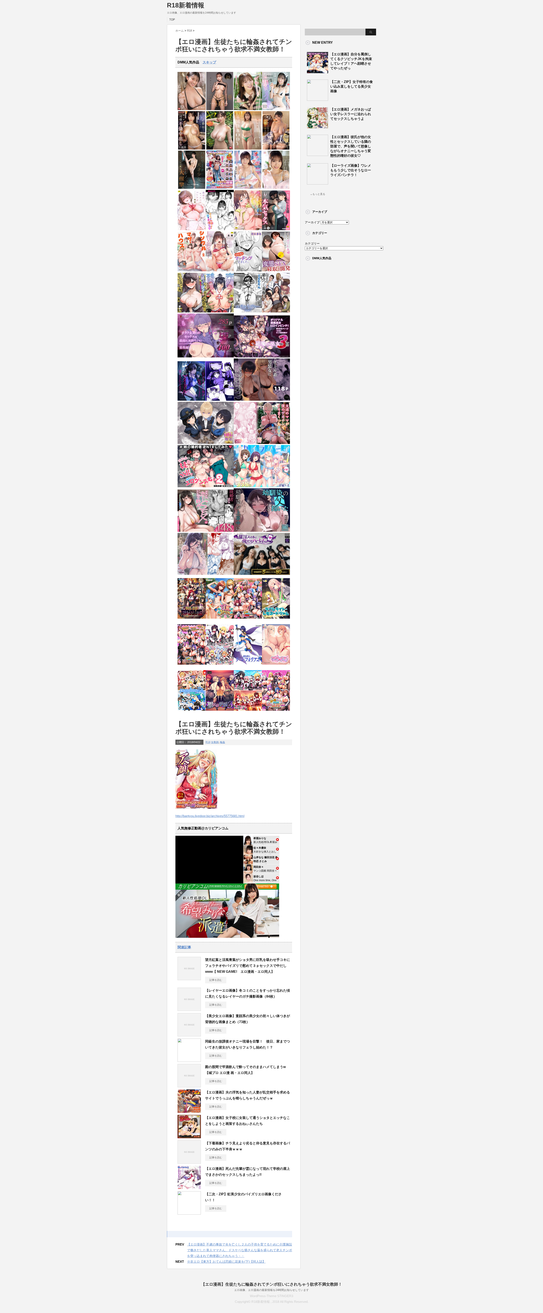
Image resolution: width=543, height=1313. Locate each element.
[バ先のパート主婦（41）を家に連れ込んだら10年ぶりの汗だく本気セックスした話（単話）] (276, 229)
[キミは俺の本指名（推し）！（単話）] (220, 229)
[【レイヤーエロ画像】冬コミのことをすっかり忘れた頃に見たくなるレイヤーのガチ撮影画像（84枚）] (189, 1009)
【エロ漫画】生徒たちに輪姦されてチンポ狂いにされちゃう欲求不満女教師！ (271, 1284)
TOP (172, 19)
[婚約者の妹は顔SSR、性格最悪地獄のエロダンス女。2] (206, 486)
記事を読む (215, 979)
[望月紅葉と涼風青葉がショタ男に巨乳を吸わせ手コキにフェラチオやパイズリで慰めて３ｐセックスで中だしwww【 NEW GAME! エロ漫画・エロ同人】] (189, 978)
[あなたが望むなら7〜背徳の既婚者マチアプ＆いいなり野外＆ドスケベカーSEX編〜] (206, 531)
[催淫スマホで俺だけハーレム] (262, 574)
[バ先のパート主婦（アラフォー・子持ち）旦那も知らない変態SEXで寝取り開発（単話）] (276, 270)
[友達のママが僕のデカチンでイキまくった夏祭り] (262, 443)
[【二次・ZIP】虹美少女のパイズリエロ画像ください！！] (189, 1213)
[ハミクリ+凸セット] (220, 666)
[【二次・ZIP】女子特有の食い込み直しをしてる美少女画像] (317, 99)
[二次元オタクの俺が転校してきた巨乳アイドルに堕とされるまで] (206, 400)
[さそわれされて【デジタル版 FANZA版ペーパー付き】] (248, 229)
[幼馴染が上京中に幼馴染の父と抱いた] (262, 531)
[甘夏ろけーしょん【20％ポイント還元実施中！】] (220, 620)
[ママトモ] (276, 666)
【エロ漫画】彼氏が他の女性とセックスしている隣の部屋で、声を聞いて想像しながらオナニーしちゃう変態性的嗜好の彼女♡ (350, 146)
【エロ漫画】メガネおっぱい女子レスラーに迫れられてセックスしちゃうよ (350, 114)
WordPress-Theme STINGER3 (271, 1296)
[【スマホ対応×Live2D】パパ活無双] (206, 443)
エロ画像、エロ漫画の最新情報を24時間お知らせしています (271, 1290)
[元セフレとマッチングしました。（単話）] (248, 270)
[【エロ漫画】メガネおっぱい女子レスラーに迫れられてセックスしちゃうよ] (317, 126)
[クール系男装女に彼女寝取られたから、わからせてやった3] (262, 400)
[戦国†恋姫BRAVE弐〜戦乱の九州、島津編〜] (192, 620)
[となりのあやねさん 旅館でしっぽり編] (206, 574)
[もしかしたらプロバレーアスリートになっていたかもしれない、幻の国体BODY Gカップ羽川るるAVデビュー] (248, 148)
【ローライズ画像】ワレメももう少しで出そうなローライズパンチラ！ (350, 170)
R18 (208, 742)
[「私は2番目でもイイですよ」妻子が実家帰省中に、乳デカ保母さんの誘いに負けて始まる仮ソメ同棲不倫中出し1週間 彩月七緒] (192, 148)
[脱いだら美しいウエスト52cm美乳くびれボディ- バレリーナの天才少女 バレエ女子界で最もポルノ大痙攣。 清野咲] (192, 188)
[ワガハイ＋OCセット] (248, 712)
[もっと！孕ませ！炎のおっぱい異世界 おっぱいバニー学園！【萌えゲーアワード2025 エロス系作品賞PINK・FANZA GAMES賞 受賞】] (192, 666)
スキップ (209, 62)
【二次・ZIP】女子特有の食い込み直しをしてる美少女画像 (351, 86)
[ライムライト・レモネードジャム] (276, 620)
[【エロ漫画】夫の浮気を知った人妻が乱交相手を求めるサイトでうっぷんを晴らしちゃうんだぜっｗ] (189, 1111)
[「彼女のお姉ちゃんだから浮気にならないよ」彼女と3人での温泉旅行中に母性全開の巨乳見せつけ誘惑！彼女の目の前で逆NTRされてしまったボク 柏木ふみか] (276, 148)
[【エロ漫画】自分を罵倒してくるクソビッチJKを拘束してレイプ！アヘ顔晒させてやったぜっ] (317, 71)
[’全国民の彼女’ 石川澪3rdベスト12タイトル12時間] (276, 188)
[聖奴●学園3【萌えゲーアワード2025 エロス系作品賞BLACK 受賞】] (220, 712)
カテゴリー (312, 243)
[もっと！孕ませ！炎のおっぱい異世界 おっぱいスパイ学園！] (248, 620)
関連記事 (184, 947)
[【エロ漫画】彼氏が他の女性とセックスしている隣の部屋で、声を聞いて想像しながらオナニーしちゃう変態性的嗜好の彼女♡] (317, 154)
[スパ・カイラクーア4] (262, 486)
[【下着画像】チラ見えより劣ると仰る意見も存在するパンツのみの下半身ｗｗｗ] (189, 1162)
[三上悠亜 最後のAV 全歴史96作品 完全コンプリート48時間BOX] (220, 109)
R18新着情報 (185, 5)
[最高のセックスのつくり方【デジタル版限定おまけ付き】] (192, 229)
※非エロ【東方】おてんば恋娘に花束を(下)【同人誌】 (226, 1261)
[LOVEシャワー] (220, 270)
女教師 (215, 742)
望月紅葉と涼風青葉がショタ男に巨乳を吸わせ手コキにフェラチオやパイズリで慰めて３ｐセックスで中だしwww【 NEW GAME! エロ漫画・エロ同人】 (247, 965)
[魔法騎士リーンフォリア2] (248, 666)
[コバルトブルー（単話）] (248, 311)
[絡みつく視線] (276, 311)
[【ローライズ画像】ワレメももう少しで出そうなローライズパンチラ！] (317, 183)
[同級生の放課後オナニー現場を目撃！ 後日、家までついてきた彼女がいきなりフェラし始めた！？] (189, 1060)
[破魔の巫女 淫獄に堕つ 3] (262, 356)
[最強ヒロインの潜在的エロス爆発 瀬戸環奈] (192, 109)
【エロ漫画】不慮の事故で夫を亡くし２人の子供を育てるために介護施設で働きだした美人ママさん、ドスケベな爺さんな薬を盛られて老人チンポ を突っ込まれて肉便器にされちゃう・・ (239, 1250)
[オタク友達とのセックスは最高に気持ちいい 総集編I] (206, 356)
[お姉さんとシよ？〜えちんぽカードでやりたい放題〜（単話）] (192, 311)
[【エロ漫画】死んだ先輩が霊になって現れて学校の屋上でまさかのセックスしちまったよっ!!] (189, 1187)
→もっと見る (317, 194)
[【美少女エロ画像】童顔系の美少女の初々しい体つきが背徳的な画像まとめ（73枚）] (189, 1034)
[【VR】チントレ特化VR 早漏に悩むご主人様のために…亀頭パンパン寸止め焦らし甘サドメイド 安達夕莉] (276, 109)
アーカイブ (312, 222)
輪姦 (222, 742)
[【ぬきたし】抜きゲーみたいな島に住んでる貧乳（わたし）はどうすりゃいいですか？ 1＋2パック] (192, 712)
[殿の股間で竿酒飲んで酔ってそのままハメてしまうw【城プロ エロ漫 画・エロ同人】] (189, 1085)
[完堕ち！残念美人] (220, 311)
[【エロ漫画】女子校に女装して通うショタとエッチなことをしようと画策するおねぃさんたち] (189, 1136)
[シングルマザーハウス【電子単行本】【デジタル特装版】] (192, 270)
